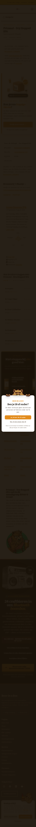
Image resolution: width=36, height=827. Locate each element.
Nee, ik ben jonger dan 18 (18, 422)
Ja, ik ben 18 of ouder (18, 417)
